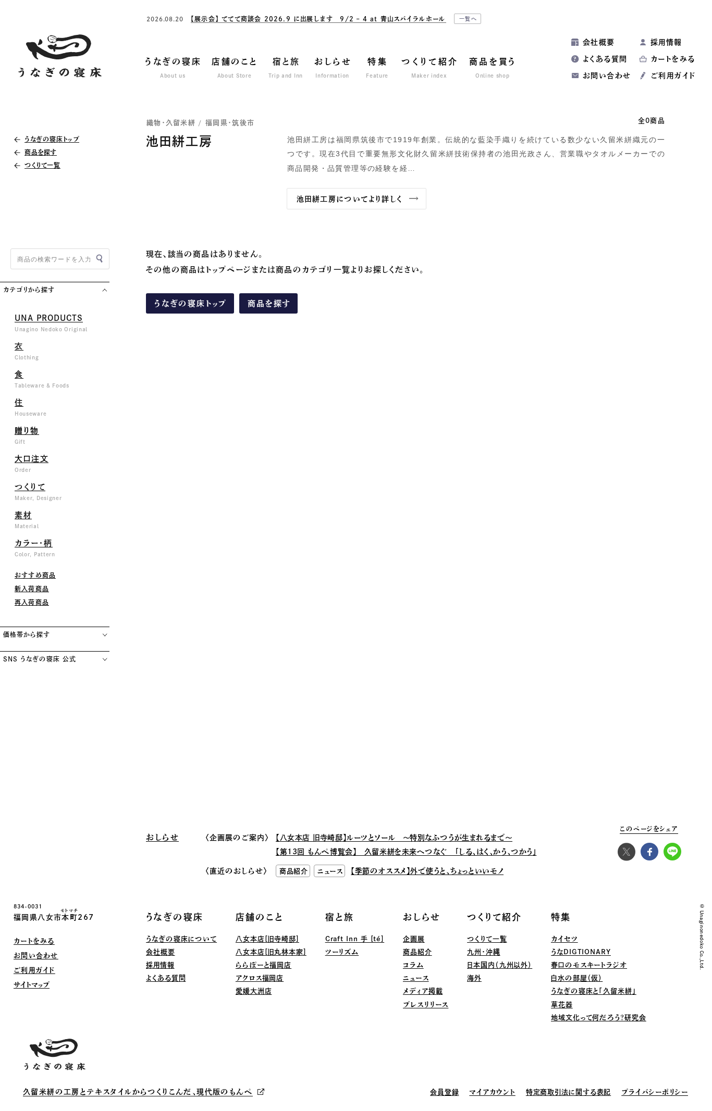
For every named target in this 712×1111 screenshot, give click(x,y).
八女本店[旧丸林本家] (271, 951)
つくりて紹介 (494, 917)
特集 (561, 917)
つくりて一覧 (487, 938)
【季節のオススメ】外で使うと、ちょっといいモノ (427, 871)
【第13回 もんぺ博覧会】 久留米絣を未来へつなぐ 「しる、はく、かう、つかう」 (406, 851)
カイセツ (564, 938)
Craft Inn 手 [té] (355, 938)
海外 (474, 978)
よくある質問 (605, 59)
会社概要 (599, 42)
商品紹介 (417, 951)
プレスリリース (425, 1004)
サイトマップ (32, 984)
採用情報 (666, 42)
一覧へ (468, 18)
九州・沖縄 (483, 951)
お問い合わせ (607, 75)
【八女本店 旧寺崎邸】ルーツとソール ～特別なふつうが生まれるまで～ (394, 837)
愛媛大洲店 (254, 991)
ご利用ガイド (672, 75)
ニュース (416, 978)
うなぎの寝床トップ (190, 303)
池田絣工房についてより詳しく (350, 199)
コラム (413, 965)
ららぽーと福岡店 (263, 965)
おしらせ (421, 917)
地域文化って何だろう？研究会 (598, 1017)
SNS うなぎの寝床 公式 (39, 659)
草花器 (562, 1004)
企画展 (414, 938)
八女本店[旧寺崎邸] (267, 938)
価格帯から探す (26, 634)
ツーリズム (342, 951)
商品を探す (269, 303)
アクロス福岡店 (260, 978)
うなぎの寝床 (174, 917)
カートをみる (672, 59)
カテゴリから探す (29, 289)
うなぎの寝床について (181, 938)
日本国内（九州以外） (499, 965)
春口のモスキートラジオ (589, 965)
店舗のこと (260, 917)
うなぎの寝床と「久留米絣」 (593, 991)
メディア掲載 (423, 991)
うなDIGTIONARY (581, 951)
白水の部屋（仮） (577, 978)
